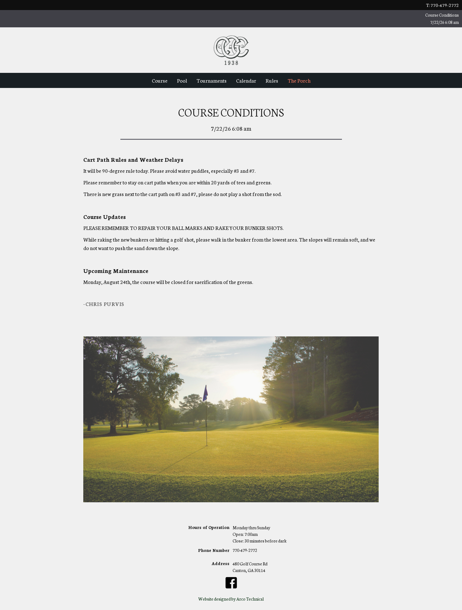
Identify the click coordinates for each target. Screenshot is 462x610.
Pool (182, 80)
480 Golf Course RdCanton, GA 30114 (250, 567)
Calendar (246, 80)
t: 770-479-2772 (442, 5)
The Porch (299, 80)
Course (160, 80)
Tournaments (211, 80)
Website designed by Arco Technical (231, 599)
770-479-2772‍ (245, 550)
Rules (272, 80)
